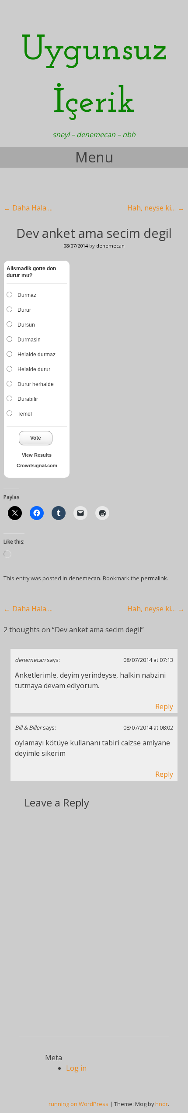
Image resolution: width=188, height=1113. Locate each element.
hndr (161, 1104)
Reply (164, 706)
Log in (76, 1068)
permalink (154, 578)
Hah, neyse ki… (156, 208)
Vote (35, 438)
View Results (37, 455)
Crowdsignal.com (37, 465)
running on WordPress (78, 1104)
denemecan (110, 245)
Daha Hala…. (27, 208)
